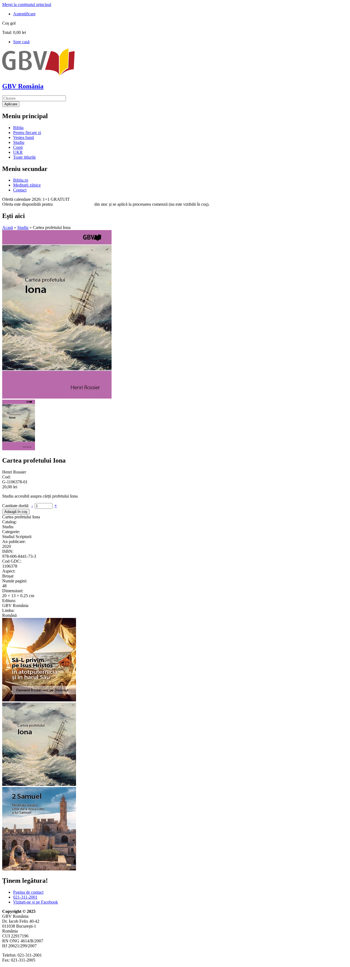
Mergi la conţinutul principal (26, 4)
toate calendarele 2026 (73, 204)
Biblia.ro (20, 180)
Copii (18, 147)
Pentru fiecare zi (27, 132)
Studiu (18, 142)
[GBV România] (38, 74)
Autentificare (24, 13)
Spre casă (21, 41)
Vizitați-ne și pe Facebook (35, 902)
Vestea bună (23, 137)
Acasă (7, 227)
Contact (20, 190)
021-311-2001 (25, 897)
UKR (18, 152)
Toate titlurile (24, 157)
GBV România (22, 86)
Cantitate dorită (16, 505)
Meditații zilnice (27, 185)
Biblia (18, 127)
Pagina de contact (28, 892)
